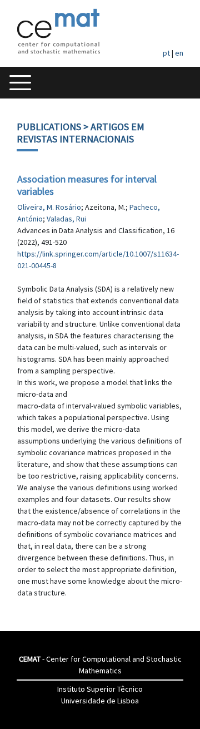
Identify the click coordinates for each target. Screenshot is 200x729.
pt (166, 53)
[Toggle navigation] (20, 82)
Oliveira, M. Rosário (49, 207)
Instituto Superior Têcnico (100, 689)
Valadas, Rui (66, 219)
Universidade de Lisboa (100, 701)
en (179, 53)
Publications (49, 126)
